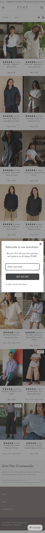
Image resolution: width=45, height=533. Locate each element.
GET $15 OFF (22, 277)
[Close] (41, 244)
